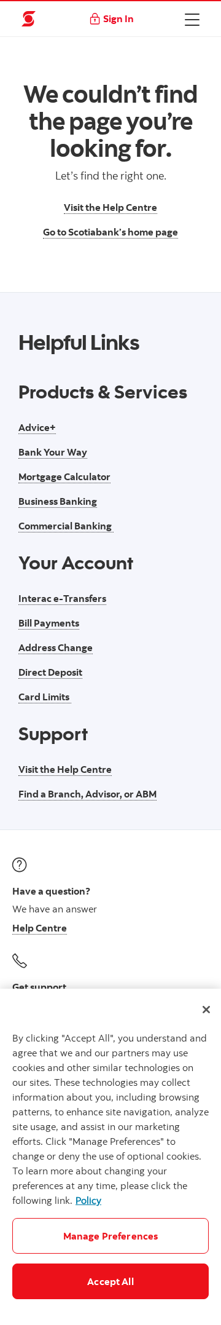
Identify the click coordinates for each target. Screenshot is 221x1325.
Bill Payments (48, 623)
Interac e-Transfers (62, 598)
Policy (88, 1200)
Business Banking (57, 501)
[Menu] (192, 19)
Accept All (110, 1281)
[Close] (206, 1009)
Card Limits (44, 696)
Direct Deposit (50, 672)
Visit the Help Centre (110, 207)
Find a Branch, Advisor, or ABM (87, 794)
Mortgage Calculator (64, 476)
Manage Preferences (110, 1236)
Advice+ (37, 427)
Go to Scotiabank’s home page (110, 232)
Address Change (55, 647)
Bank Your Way (52, 452)
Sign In (118, 18)
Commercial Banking (66, 526)
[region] (110, 1157)
